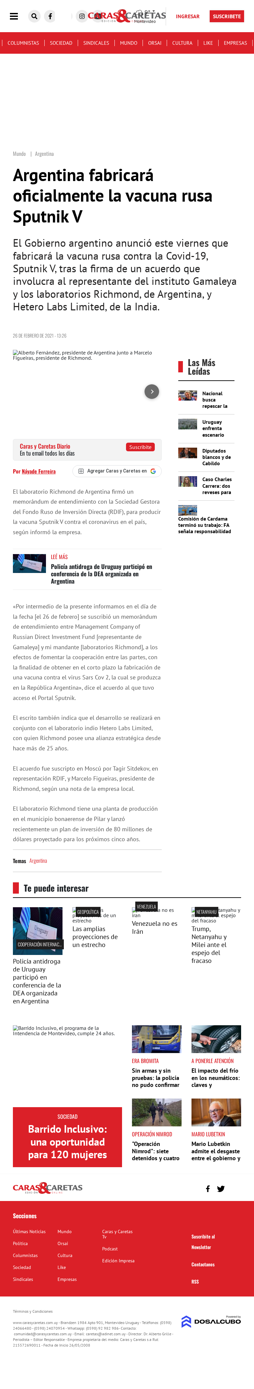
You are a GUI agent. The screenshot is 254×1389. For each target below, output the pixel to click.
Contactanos (203, 1264)
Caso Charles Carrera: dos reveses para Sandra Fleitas (217, 492)
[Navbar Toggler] (19, 16)
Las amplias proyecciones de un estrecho (95, 936)
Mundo (128, 42)
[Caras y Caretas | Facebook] (50, 16)
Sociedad (61, 42)
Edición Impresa (118, 1261)
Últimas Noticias (29, 1231)
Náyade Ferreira (39, 471)
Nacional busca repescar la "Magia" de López (215, 406)
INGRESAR (188, 16)
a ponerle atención (212, 1061)
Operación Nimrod (152, 1134)
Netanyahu (206, 911)
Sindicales (96, 42)
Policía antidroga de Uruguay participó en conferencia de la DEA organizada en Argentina (101, 573)
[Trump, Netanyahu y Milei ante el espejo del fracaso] (216, 920)
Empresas (235, 42)
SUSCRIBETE (227, 16)
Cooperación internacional (43, 944)
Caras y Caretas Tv (117, 1234)
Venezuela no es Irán (154, 927)
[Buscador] (34, 16)
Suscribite (140, 447)
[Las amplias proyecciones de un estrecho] (97, 920)
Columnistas (23, 42)
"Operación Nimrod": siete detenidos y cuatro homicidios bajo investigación (156, 1158)
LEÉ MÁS (59, 557)
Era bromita (145, 1061)
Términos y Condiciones (33, 1311)
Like (208, 42)
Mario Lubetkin (208, 1134)
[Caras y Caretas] (47, 1193)
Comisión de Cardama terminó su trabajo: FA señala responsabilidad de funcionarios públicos (204, 531)
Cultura (182, 42)
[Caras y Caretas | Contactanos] (234, 1188)
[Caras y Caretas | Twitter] (221, 1189)
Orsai (154, 42)
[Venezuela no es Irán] (157, 915)
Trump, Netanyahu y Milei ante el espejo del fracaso (209, 944)
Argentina (38, 860)
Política (20, 1243)
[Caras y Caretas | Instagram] (82, 16)
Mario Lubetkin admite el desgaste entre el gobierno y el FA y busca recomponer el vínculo (215, 1161)
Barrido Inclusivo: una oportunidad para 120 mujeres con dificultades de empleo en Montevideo (67, 1160)
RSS (195, 1281)
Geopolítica (88, 911)
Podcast (110, 1249)
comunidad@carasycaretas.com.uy (43, 1333)
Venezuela (146, 906)
